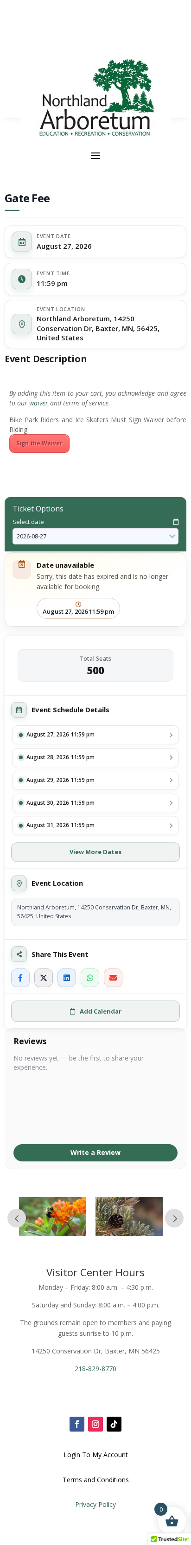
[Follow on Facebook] (77, 1424)
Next (174, 1218)
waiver (38, 402)
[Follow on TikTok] (114, 1424)
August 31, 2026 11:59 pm (60, 825)
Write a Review (95, 1152)
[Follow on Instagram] (95, 1424)
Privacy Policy (95, 1504)
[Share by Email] (113, 977)
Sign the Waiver (39, 443)
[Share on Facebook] (20, 977)
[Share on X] (43, 977)
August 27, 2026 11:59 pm (60, 734)
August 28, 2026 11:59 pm (60, 757)
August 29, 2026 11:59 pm (60, 780)
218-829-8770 (95, 1368)
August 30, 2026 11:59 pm (60, 803)
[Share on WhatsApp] (90, 977)
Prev (16, 1218)
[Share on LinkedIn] (66, 977)
